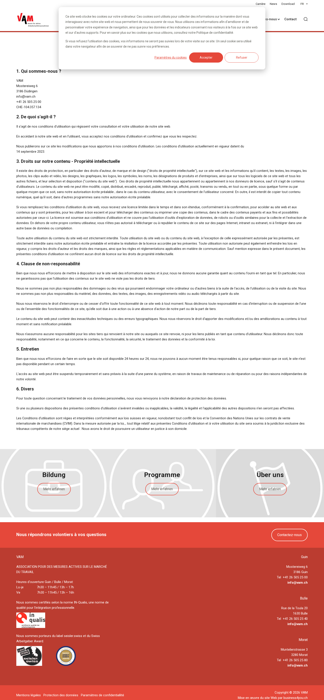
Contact (290, 19)
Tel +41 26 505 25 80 (292, 660)
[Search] (306, 19)
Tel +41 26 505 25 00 (292, 577)
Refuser (241, 57)
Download (288, 4)
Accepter (206, 57)
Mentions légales (28, 695)
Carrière (260, 4)
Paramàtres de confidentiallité (102, 695)
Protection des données (60, 695)
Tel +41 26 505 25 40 (292, 619)
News (273, 4)
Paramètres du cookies (171, 57)
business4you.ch (295, 698)
